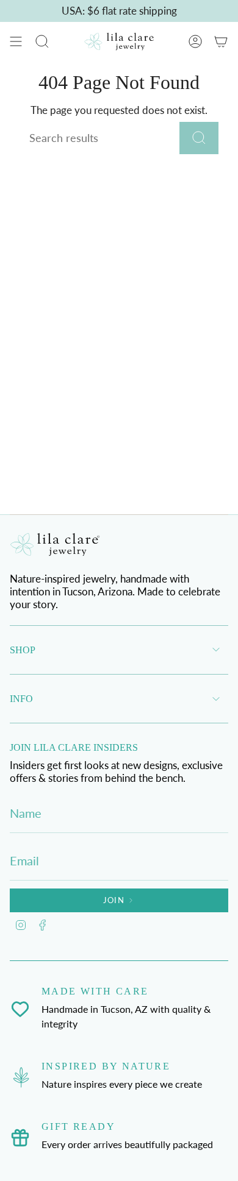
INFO (21, 698)
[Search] (198, 138)
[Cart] (221, 41)
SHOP (22, 650)
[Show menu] (16, 41)
